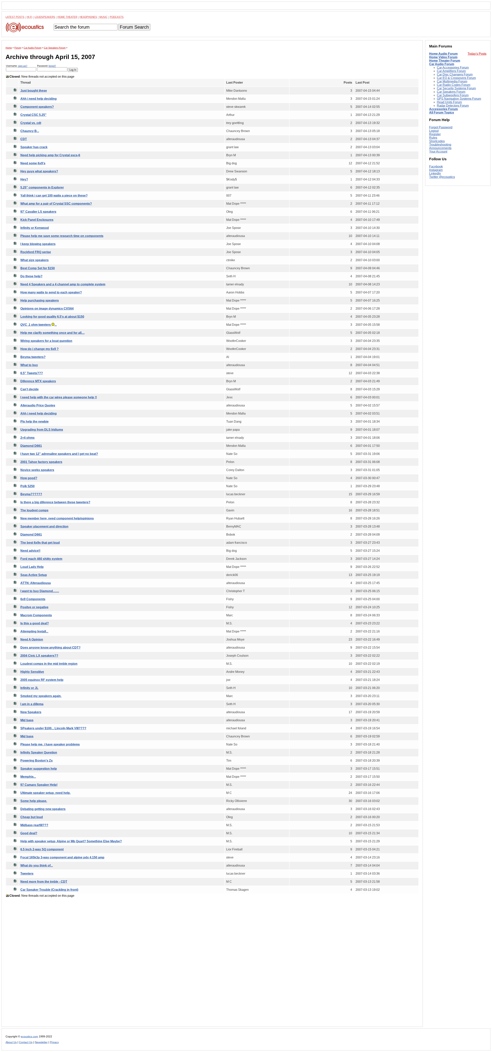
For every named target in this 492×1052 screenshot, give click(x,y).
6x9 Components (32, 599)
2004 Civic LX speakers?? (39, 655)
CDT (23, 139)
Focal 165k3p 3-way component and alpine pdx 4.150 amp (62, 857)
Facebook (436, 166)
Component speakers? (37, 106)
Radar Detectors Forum (453, 105)
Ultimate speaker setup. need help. (45, 792)
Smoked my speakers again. (41, 696)
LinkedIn (435, 173)
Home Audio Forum (443, 53)
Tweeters (26, 873)
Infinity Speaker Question (38, 752)
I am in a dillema (31, 704)
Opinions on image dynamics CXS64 (47, 308)
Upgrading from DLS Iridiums (41, 429)
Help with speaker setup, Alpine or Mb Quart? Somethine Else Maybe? (71, 841)
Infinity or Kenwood (34, 227)
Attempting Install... (34, 631)
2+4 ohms (27, 437)
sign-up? (22, 66)
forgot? (52, 66)
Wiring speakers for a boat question (46, 340)
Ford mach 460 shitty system (41, 558)
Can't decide (29, 389)
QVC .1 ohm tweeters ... (38, 324)
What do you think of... (36, 865)
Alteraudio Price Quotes (37, 405)
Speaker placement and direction (44, 526)
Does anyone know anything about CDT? (50, 647)
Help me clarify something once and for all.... (52, 332)
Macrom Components (36, 615)
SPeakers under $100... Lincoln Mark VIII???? (53, 728)
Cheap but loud (31, 817)
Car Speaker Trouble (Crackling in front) (49, 889)
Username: (16, 66)
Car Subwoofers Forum (453, 95)
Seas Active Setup (33, 575)
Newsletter (41, 1042)
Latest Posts (15, 17)
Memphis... (28, 776)
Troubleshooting (440, 144)
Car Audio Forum (441, 64)
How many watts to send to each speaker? (51, 292)
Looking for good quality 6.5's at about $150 (52, 316)
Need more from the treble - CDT (43, 881)
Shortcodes (437, 141)
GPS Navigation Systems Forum (459, 98)
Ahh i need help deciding (38, 98)
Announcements (440, 148)
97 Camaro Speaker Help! (38, 784)
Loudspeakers (45, 17)
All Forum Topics (441, 112)
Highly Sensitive (32, 671)
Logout (434, 130)
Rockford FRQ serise (35, 252)
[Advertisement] (121, 965)
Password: (46, 66)
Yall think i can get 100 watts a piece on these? (54, 195)
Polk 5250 (27, 486)
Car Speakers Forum (451, 91)
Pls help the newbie (34, 421)
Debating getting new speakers (43, 809)
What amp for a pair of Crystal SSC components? (56, 203)
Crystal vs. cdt (30, 123)
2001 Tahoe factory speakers (41, 462)
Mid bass (26, 720)
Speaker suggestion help (38, 768)
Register (435, 134)
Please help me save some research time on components (61, 236)
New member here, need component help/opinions (57, 518)
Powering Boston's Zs (36, 760)
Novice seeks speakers (37, 470)
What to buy (29, 365)
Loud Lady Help (32, 566)
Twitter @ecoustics (442, 177)
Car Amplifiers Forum (451, 71)
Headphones (88, 17)
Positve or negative (34, 607)
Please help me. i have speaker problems (50, 744)
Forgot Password (440, 127)
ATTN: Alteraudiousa (35, 583)
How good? (28, 478)
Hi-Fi (29, 17)
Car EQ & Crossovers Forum (456, 78)
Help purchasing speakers (39, 300)
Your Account (438, 151)
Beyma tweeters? (33, 357)
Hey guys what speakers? (39, 171)
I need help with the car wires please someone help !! (58, 397)
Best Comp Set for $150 (37, 268)
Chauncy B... (29, 131)
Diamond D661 (31, 445)
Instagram (436, 170)
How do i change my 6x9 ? (39, 349)
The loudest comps (34, 510)
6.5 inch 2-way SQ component (42, 849)
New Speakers (30, 712)
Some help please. (33, 801)
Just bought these (33, 90)
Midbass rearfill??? (34, 825)
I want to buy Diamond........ (39, 591)
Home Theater (67, 17)
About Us (11, 1042)
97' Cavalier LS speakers (38, 211)
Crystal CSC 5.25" (33, 114)
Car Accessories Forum (453, 67)
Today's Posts (477, 53)
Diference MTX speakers (38, 381)
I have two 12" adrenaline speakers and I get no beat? (59, 453)
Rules (433, 137)
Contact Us (25, 1042)
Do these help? (31, 276)
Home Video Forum (443, 57)
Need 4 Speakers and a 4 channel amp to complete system (62, 284)
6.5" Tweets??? (31, 373)
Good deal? (28, 833)
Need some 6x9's (32, 163)
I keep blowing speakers (38, 244)
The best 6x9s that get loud (40, 542)
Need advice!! (30, 550)
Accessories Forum (443, 109)
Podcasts (117, 17)
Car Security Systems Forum (456, 88)
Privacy (54, 1042)
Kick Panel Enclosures (36, 219)
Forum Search (134, 27)
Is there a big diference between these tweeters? (55, 502)
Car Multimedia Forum (452, 81)
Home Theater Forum (444, 60)
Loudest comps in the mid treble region (48, 663)
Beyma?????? (31, 494)
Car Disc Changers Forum (455, 74)
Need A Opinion (31, 639)
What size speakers (34, 260)
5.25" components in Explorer (42, 187)
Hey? (24, 179)
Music (103, 17)
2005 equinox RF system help (41, 679)
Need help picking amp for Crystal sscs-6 (50, 155)
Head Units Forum (449, 102)
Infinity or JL (29, 688)
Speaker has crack (33, 147)
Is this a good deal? (34, 623)
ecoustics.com (29, 1036)
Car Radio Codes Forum (453, 84)
